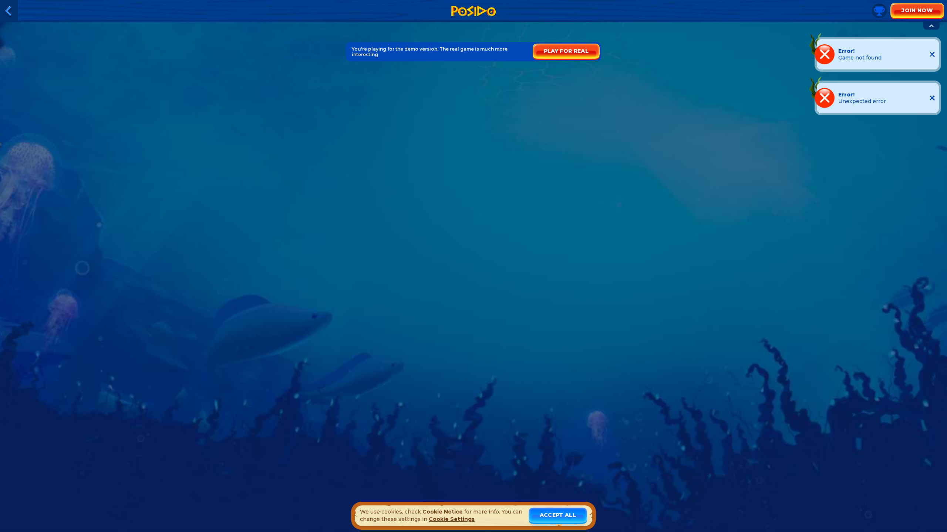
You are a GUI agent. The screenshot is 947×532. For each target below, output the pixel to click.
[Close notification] (932, 54)
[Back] (9, 11)
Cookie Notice (442, 511)
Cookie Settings (452, 519)
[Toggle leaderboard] (931, 26)
